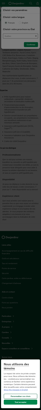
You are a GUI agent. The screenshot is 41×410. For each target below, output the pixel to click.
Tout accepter (20, 402)
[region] (20, 383)
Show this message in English (16, 390)
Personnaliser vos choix (20, 396)
